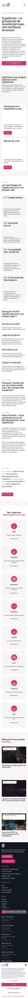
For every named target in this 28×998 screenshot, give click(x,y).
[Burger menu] (24, 5)
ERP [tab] (24, 912)
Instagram (4, 904)
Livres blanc (4, 888)
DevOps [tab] (19, 912)
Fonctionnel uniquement (14, 988)
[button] (26, 965)
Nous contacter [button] (7, 494)
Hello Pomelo (13, 428)
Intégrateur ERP (5, 876)
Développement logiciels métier (10, 869)
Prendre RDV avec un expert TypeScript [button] (13, 63)
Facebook (4, 902)
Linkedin (3, 899)
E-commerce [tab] (11, 912)
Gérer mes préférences (14, 993)
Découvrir (7, 133)
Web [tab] (4, 912)
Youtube (3, 906)
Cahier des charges (6, 890)
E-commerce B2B (6, 871)
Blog (2, 885)
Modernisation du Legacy (8, 878)
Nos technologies (6, 892)
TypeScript (5, 395)
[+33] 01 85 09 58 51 (8, 861)
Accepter (14, 984)
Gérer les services (13, 980)
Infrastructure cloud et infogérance (10, 874)
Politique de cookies (7, 996)
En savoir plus (5, 922)
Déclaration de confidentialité (18, 996)
